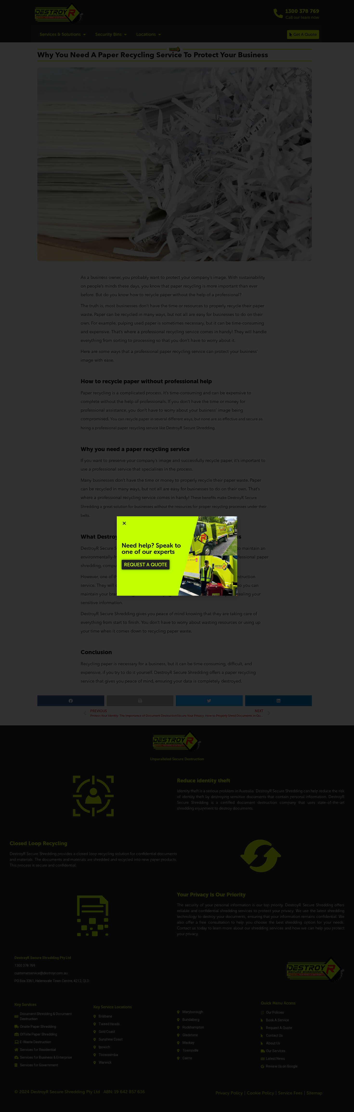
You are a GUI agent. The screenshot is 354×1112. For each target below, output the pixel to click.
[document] (177, 556)
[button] (124, 523)
